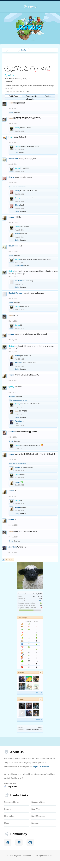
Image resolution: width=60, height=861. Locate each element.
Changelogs (9, 816)
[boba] (36, 713)
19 (40, 672)
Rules (6, 823)
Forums (7, 809)
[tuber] (28, 706)
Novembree (13, 159)
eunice (11, 217)
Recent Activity (31, 96)
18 (40, 699)
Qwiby (11, 112)
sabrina (12, 431)
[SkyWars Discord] (30, 842)
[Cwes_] (21, 713)
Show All (39, 693)
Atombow (18, 363)
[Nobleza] (28, 679)
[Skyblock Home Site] (7, 842)
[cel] (36, 679)
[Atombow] (21, 679)
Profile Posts (13, 96)
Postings (48, 96)
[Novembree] (28, 686)
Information (30, 99)
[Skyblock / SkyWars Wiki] (19, 842)
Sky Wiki (35, 809)
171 (40, 601)
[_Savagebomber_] (21, 706)
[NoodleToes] (21, 686)
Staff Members (38, 816)
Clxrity (11, 177)
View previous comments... (18, 187)
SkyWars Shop (38, 802)
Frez (16, 153)
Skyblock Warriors (41, 766)
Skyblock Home (11, 802)
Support (35, 823)
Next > (11, 559)
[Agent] (36, 686)
